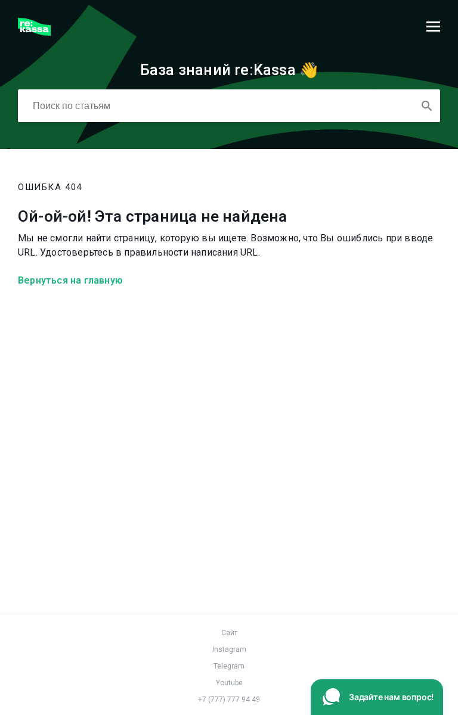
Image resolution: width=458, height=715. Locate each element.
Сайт (229, 633)
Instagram (229, 649)
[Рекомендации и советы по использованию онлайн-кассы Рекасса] (34, 32)
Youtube (229, 683)
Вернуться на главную (70, 280)
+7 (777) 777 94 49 (229, 699)
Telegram (229, 666)
